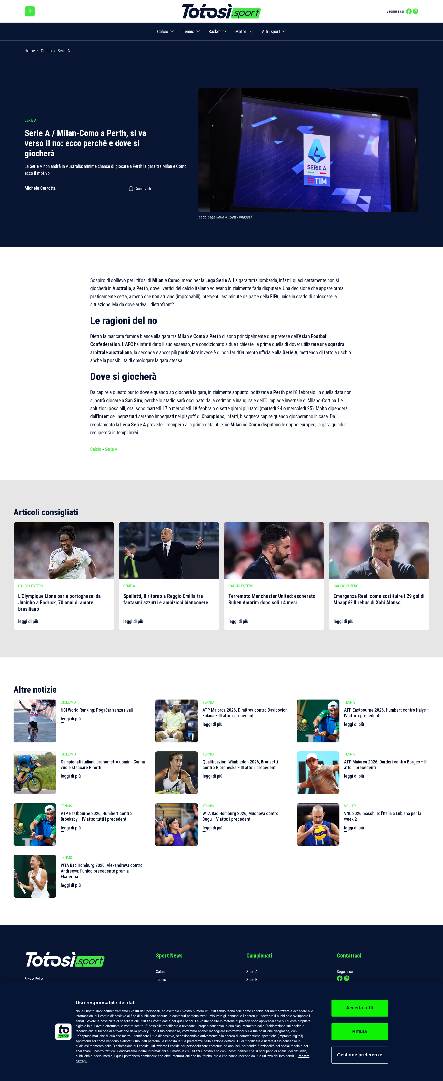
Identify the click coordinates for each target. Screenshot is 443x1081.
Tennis (188, 31)
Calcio (162, 31)
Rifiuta (359, 1031)
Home (30, 50)
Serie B (251, 979)
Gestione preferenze (359, 1054)
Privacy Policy (34, 978)
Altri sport (271, 31)
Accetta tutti (359, 1007)
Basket (215, 31)
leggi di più (28, 621)
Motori (241, 31)
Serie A (63, 50)
